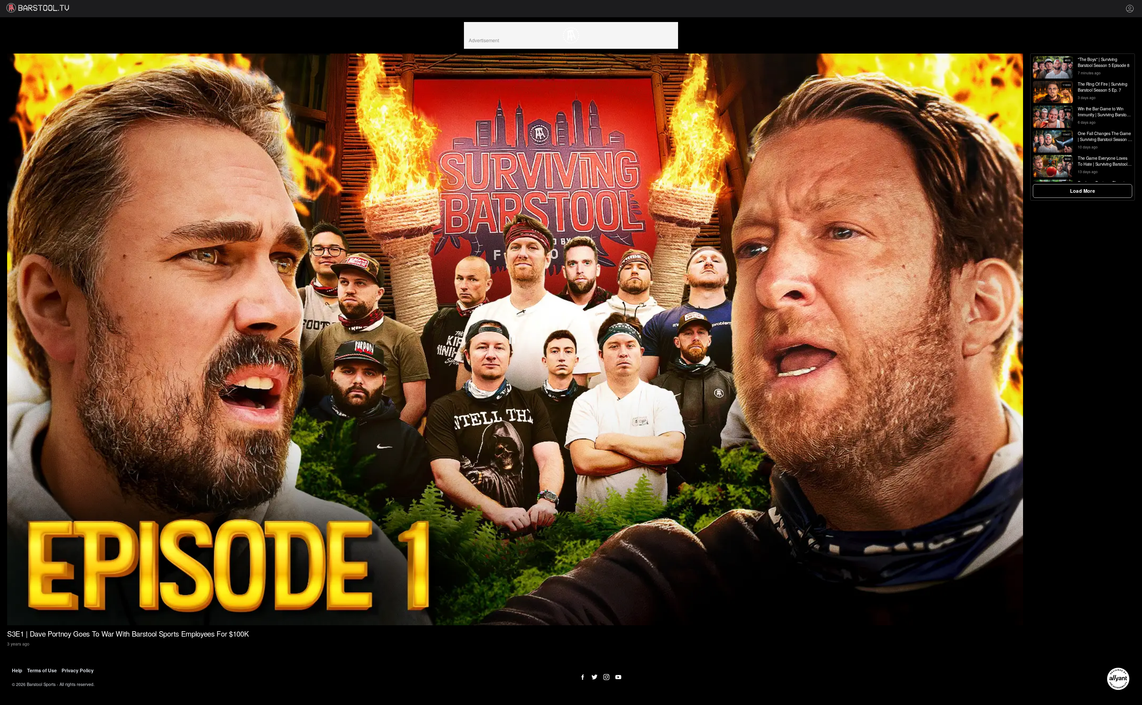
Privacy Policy (78, 670)
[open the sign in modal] (1132, 8)
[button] (1053, 67)
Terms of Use (42, 670)
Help (17, 670)
